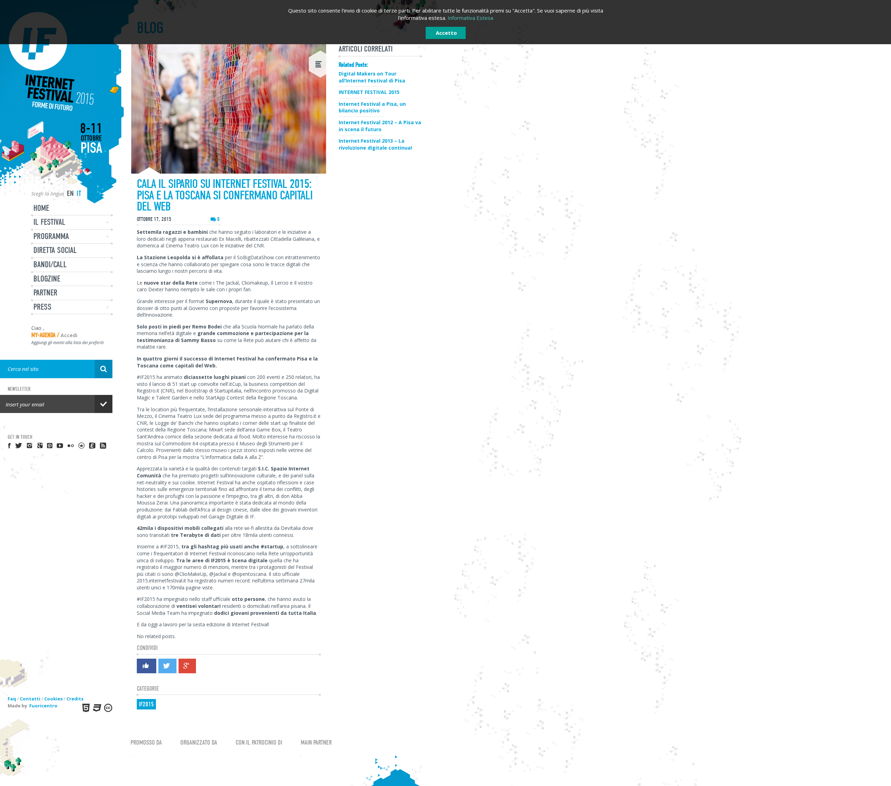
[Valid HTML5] (85, 707)
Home (41, 208)
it (79, 193)
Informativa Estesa (470, 17)
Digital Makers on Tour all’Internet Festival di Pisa (372, 77)
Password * (445, 189)
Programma (51, 236)
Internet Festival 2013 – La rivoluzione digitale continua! (375, 144)
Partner (45, 292)
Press (42, 307)
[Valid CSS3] (96, 707)
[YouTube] (60, 445)
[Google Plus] (186, 666)
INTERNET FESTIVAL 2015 (369, 92)
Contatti (30, 699)
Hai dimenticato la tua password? (445, 213)
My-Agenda (43, 335)
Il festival (49, 222)
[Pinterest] (50, 445)
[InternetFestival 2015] (56, 61)
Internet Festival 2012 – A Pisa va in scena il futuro (380, 126)
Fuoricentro (43, 705)
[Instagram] (29, 445)
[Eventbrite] (92, 445)
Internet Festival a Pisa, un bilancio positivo (372, 107)
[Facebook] (146, 667)
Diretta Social (55, 250)
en (70, 193)
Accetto (446, 32)
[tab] (466, 136)
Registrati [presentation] (465, 137)
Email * (445, 166)
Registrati (472, 153)
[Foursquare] (81, 445)
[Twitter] (167, 666)
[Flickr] (71, 445)
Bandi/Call (50, 264)
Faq (12, 699)
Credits (75, 699)
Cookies (53, 699)
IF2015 (146, 704)
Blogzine (46, 279)
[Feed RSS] (103, 445)
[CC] (107, 707)
